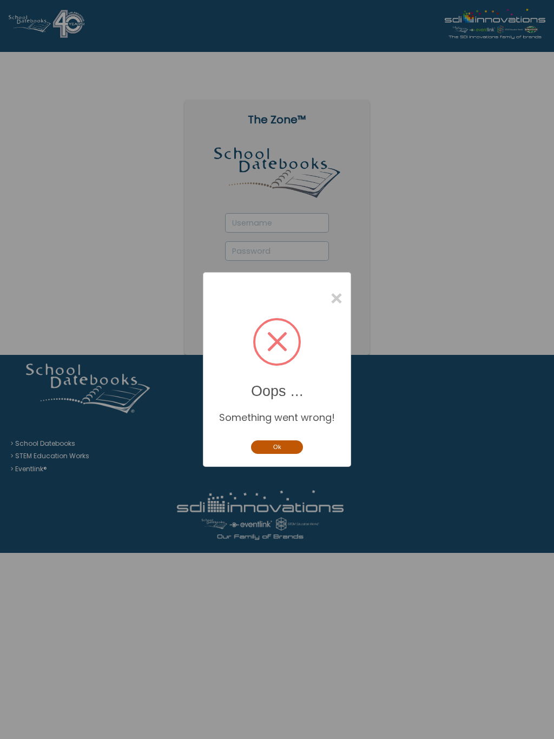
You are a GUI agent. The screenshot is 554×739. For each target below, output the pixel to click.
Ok (277, 447)
